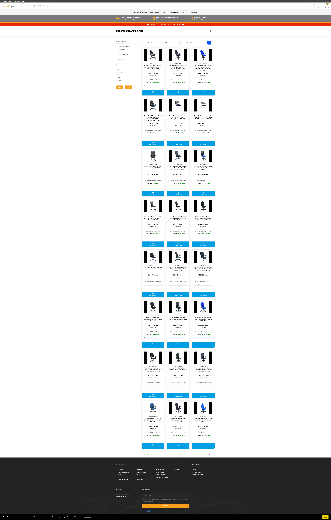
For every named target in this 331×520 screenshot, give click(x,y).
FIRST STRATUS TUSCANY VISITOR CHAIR (152, 268)
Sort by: (144, 42)
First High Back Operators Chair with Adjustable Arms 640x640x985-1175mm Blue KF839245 (203, 68)
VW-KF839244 (179, 63)
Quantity (153, 82)
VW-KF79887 (154, 114)
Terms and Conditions (162, 477)
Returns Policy (160, 469)
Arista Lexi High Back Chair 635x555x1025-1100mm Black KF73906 (153, 319)
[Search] (309, 6)
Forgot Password (198, 474)
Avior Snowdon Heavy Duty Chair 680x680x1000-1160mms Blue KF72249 (153, 420)
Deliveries (139, 469)
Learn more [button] (87, 517)
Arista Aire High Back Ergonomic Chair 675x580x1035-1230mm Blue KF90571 (203, 319)
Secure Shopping (160, 474)
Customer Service (123, 479)
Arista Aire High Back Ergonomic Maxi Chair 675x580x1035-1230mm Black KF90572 (153, 369)
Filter (119, 87)
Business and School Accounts (123, 473)
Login (194, 469)
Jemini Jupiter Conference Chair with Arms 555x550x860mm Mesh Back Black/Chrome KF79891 (203, 117)
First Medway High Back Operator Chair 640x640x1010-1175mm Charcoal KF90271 (153, 218)
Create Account (197, 472)
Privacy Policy (140, 479)
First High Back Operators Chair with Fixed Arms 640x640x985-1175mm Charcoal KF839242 (153, 67)
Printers (185, 12)
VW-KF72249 (154, 416)
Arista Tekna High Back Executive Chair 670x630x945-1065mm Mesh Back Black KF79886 (203, 369)
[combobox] (168, 6)
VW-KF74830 (154, 164)
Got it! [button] (325, 517)
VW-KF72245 (179, 366)
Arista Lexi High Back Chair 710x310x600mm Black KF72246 (178, 318)
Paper (163, 12)
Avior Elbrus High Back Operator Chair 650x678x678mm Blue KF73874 (203, 420)
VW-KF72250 (179, 416)
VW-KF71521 (204, 265)
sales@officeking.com (122, 496)
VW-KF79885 (179, 164)
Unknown (121, 70)
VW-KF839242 (154, 63)
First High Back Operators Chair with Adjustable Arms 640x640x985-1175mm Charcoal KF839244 (178, 68)
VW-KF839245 (204, 63)
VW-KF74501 (179, 265)
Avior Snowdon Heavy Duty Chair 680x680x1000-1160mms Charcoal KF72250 (178, 420)
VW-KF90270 (204, 164)
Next (210, 455)
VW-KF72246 (179, 315)
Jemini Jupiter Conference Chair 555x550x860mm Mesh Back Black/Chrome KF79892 (178, 117)
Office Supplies (154, 12)
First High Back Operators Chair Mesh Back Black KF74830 (153, 167)
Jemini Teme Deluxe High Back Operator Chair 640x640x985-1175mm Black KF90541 (203, 218)
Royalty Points (160, 472)
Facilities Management (140, 12)
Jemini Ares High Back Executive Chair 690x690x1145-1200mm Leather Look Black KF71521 (203, 269)
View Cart (177, 469)
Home (213, 31)
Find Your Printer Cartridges (141, 473)
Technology (194, 12)
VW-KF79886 (204, 366)
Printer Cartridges (174, 12)
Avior (119, 75)
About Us (120, 469)
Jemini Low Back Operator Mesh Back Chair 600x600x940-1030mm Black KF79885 (178, 168)
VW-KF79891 (204, 114)
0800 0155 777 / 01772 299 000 (14, 1)
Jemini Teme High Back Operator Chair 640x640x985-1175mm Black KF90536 (178, 218)
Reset (128, 87)
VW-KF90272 (154, 265)
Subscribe (165, 505)
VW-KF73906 (153, 315)
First (119, 77)
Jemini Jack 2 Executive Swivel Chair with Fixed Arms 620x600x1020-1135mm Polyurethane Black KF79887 (153, 118)
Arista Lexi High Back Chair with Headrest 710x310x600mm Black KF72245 (178, 369)
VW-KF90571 (204, 315)
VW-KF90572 (154, 366)
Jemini (120, 80)
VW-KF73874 (204, 416)
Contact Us (121, 477)
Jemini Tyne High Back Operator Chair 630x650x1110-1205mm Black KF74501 (178, 269)
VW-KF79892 (179, 114)
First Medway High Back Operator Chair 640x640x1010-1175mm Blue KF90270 (203, 168)
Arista (120, 72)
